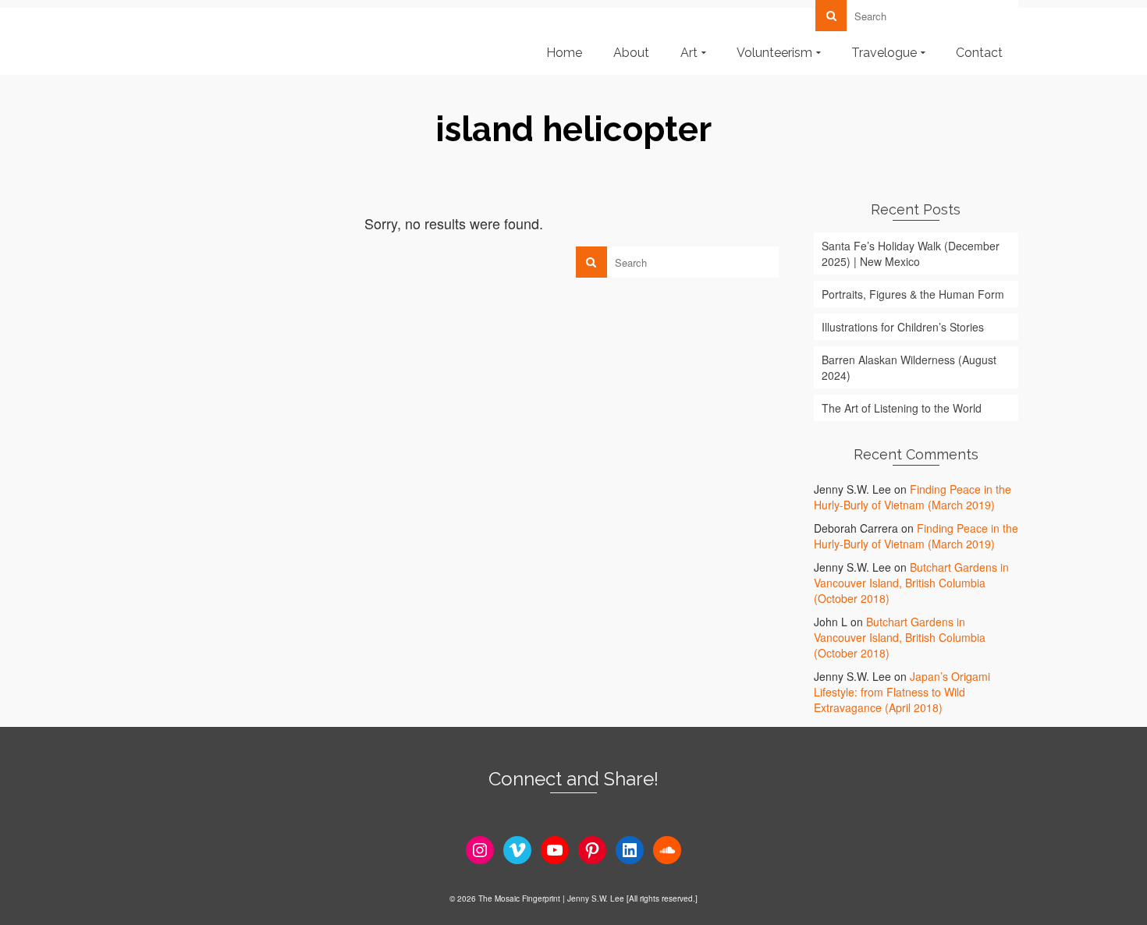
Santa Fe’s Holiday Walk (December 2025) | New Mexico (911, 253)
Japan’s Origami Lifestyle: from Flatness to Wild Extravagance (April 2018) (902, 691)
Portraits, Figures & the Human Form (913, 294)
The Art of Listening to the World (902, 408)
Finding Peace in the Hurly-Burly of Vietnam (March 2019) (912, 496)
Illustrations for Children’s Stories (903, 327)
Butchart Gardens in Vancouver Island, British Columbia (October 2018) (911, 582)
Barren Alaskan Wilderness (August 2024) (909, 367)
